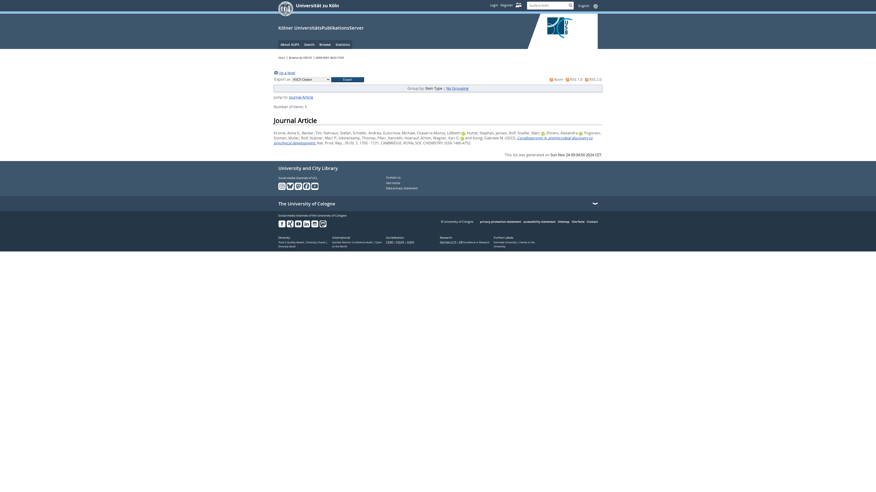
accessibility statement (539, 222)
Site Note (578, 222)
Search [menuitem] (309, 44)
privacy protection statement (500, 222)
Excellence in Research (474, 242)
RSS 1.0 (576, 79)
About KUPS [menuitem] (290, 44)
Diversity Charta (316, 242)
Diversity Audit (287, 246)
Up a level (287, 72)
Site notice (393, 183)
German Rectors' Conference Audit (352, 242)
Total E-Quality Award (291, 242)
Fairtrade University (505, 242)
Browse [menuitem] (325, 44)
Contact (592, 222)
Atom (558, 79)
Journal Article (301, 97)
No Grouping (457, 88)
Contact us (393, 177)
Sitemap (563, 222)
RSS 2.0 (595, 79)
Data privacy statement (402, 188)
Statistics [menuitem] (343, 44)
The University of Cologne (306, 204)
